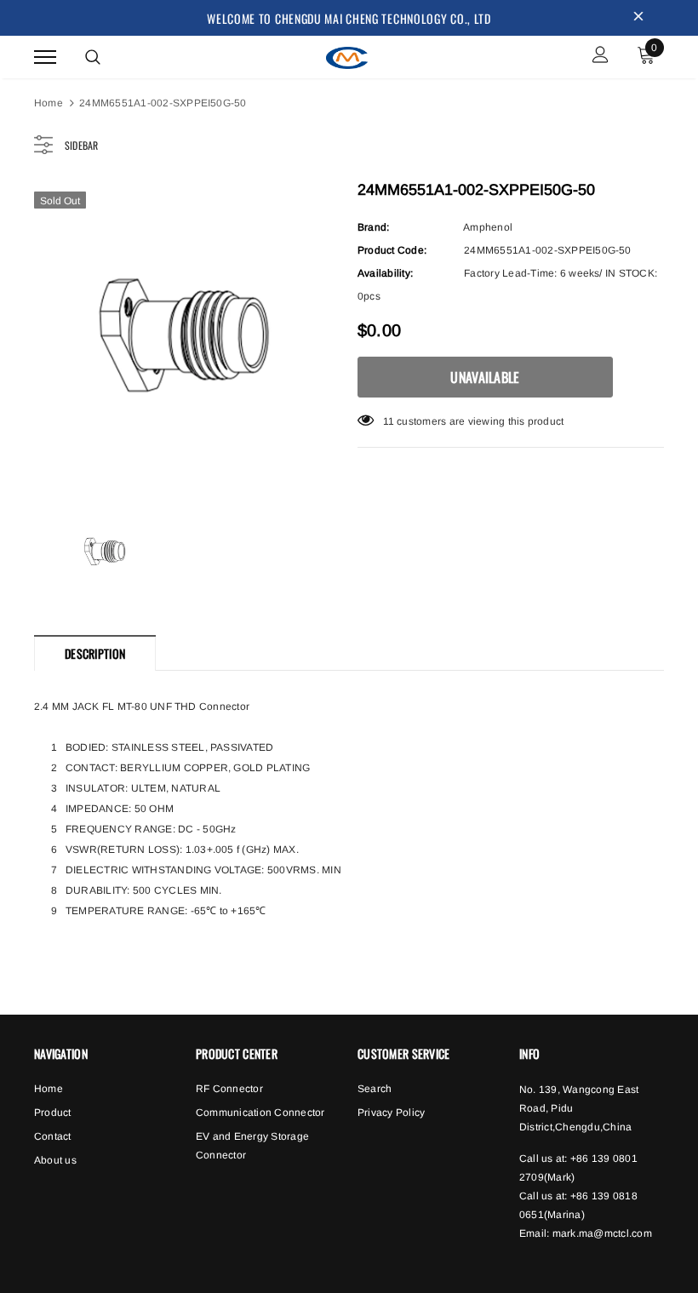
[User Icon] (600, 56)
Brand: (373, 227)
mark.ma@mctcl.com (602, 1233)
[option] (187, 336)
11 (388, 421)
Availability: (385, 273)
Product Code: (392, 250)
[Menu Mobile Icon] (45, 56)
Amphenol (487, 227)
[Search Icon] (92, 57)
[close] (638, 17)
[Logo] (347, 55)
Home (48, 103)
